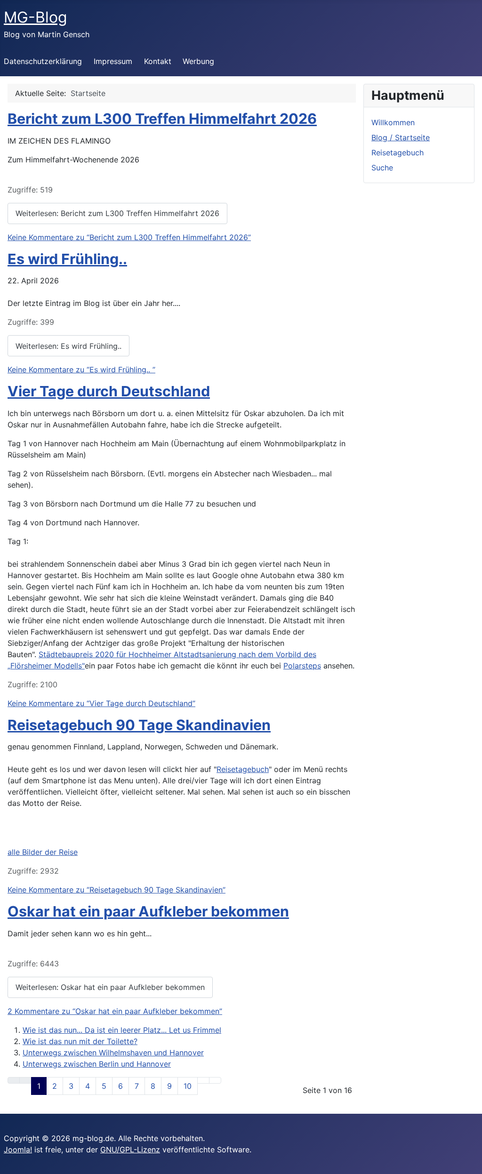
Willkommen (393, 122)
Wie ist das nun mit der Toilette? (80, 1041)
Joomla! (18, 1149)
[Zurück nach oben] (470, 1162)
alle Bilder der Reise (43, 852)
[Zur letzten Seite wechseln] (215, 1080)
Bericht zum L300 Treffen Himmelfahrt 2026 (162, 118)
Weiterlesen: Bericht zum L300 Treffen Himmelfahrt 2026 (117, 213)
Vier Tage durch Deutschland (109, 391)
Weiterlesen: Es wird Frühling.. (68, 346)
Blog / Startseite (400, 137)
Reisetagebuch (243, 769)
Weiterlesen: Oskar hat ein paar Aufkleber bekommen (110, 987)
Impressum (113, 61)
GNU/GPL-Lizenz (130, 1149)
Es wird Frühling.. (67, 258)
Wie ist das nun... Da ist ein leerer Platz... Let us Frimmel (122, 1030)
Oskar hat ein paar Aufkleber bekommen (148, 911)
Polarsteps (302, 665)
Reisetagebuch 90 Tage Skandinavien (139, 724)
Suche (382, 167)
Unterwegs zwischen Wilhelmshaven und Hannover (113, 1052)
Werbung (198, 61)
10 (188, 1086)
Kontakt (157, 61)
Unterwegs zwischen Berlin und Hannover (97, 1064)
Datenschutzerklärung (43, 61)
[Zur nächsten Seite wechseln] (203, 1080)
